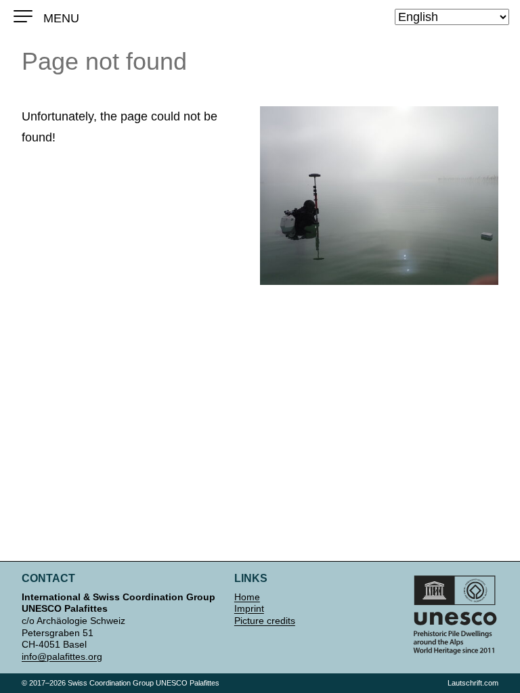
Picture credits (264, 620)
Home (247, 596)
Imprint (249, 608)
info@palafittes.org (62, 656)
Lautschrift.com (473, 683)
